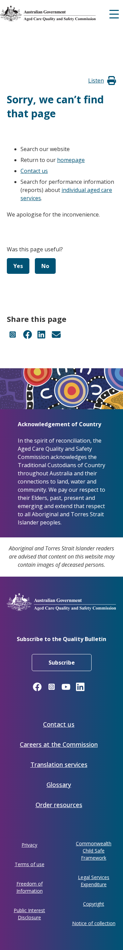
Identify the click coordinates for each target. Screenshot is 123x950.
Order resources (59, 805)
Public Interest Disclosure (29, 914)
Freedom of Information (29, 887)
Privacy (29, 845)
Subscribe (62, 662)
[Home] (60, 13)
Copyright (93, 904)
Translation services (58, 764)
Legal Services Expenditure (93, 881)
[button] (96, 80)
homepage (71, 160)
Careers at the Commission (59, 744)
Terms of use (29, 864)
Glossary (58, 785)
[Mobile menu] (114, 13)
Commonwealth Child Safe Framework (93, 850)
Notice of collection (93, 923)
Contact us (34, 171)
